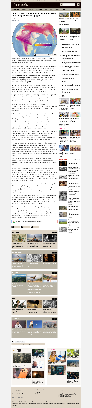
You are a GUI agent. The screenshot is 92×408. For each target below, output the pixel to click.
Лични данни (37, 392)
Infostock (46, 0)
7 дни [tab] (75, 159)
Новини (36, 395)
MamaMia (21, 0)
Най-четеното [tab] (76, 42)
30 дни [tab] (78, 159)
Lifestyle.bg (41, 0)
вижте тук (66, 395)
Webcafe (16, 0)
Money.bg (30, 0)
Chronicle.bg (14, 19)
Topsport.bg (35, 0)
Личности (31, 9)
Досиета (24, 9)
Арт (46, 9)
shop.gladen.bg (52, 0)
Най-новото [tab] (70, 42)
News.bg (25, 0)
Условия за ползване (39, 390)
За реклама (37, 393)
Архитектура (39, 9)
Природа (57, 9)
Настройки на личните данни (65, 396)
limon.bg (58, 0)
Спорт (63, 9)
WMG (12, 0)
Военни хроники (15, 9)
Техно (51, 9)
